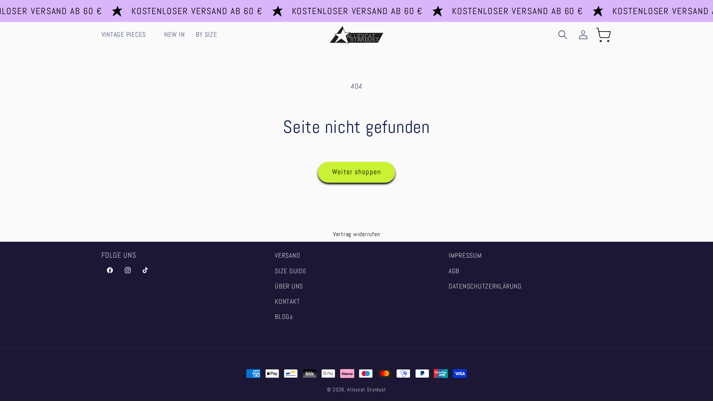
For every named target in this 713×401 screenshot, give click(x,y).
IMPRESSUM (465, 255)
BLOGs (284, 317)
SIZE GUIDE (291, 271)
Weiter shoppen (356, 171)
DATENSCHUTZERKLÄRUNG (485, 286)
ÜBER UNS (289, 286)
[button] (127, 35)
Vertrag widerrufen (356, 234)
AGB (454, 271)
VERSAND (287, 255)
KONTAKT (287, 301)
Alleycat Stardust (366, 390)
